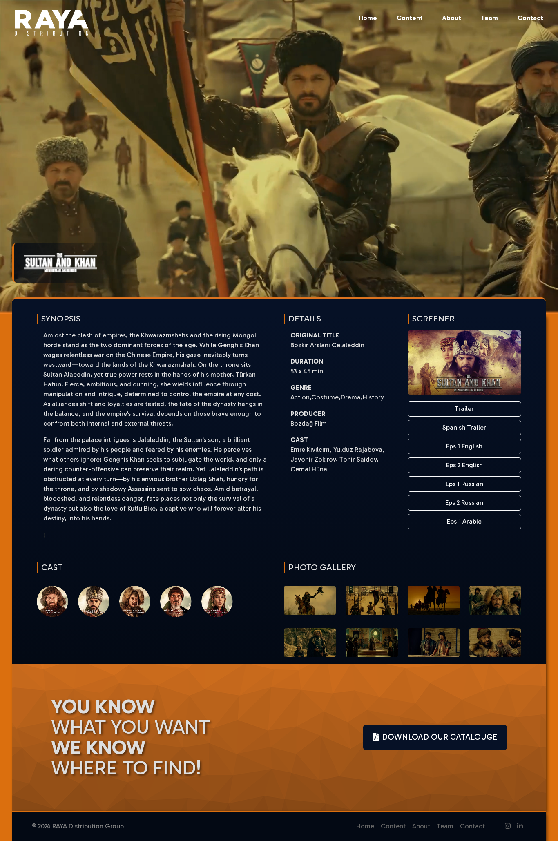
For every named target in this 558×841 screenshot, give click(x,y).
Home (368, 18)
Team (489, 18)
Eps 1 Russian (464, 484)
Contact (530, 18)
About (451, 18)
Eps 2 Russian (464, 502)
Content (410, 18)
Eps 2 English (464, 465)
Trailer (464, 409)
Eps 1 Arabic (464, 521)
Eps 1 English (464, 446)
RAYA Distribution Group (88, 826)
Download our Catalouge (439, 737)
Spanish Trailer (464, 427)
